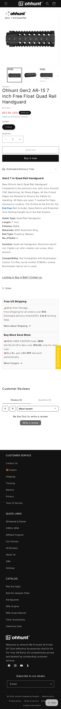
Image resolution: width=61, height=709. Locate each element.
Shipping (5, 117)
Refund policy (48, 696)
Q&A (8, 561)
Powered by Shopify (30, 696)
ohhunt (18, 696)
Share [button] (8, 288)
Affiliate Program (15, 535)
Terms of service (31, 701)
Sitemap (10, 568)
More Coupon (11, 363)
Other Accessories (15, 619)
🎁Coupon (11, 470)
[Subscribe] (51, 684)
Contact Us (12, 463)
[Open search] (5, 408)
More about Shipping (15, 325)
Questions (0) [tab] (44, 400)
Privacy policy (15, 701)
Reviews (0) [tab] (16, 400)
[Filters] (13, 408)
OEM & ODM (12, 528)
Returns (10, 490)
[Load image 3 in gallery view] (46, 75)
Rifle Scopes (12, 606)
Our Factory (12, 541)
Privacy (10, 496)
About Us (11, 554)
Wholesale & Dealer (16, 521)
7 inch (10, 128)
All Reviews (12, 548)
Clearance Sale (14, 626)
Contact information (32, 705)
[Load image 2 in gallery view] (30, 75)
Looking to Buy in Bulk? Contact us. (22, 277)
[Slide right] (57, 75)
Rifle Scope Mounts (16, 613)
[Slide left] (3, 75)
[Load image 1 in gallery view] (14, 75)
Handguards (12, 599)
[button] (6, 3)
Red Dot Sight (13, 586)
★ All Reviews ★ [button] (58, 357)
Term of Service (14, 503)
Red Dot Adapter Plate (18, 593)
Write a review (30, 422)
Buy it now (30, 158)
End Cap (7, 208)
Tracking (10, 483)
